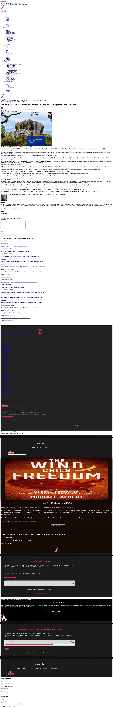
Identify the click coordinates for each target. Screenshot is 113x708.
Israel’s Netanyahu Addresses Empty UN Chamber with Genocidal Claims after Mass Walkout (21, 302)
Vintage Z (8, 80)
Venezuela (8, 58)
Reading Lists (8, 75)
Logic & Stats (11, 72)
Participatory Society (12, 39)
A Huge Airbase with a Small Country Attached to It (12, 287)
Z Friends (8, 86)
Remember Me (5, 692)
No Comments (30, 109)
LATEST (5, 15)
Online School (9, 63)
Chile (7, 50)
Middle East (8, 55)
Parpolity (10, 40)
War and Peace (22, 101)
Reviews (7, 25)
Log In (2, 691)
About (2, 383)
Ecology (7, 30)
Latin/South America (10, 54)
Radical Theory (11, 65)
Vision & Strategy (9, 38)
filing (8, 152)
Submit (14, 431)
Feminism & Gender (10, 32)
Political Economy (12, 66)
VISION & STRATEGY (8, 81)
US (18, 101)
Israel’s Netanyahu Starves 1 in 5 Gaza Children (11, 312)
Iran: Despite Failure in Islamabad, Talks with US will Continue (15, 251)
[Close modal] (1, 681)
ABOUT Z (5, 84)
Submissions (8, 88)
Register (20, 704)
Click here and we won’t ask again (41, 593)
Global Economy (11, 68)
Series (7, 21)
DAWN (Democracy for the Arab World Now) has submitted (28, 148)
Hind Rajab (15, 164)
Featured (7, 20)
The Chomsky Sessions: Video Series (13, 73)
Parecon (10, 41)
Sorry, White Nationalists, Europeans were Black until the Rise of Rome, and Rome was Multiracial (23, 266)
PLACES (5, 45)
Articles (7, 17)
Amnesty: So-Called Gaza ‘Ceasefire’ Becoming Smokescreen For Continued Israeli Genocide (21, 271)
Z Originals (8, 26)
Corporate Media (9, 34)
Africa (7, 46)
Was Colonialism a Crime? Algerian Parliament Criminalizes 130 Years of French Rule (20, 256)
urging (24, 191)
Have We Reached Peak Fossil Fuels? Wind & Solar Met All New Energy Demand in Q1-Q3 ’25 (22, 261)
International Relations (10, 33)
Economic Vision (11, 67)
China (7, 51)
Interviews (8, 24)
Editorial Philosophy (10, 87)
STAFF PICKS (6, 83)
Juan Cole (6, 109)
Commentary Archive (10, 79)
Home (2, 100)
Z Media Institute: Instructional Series (13, 64)
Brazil (7, 48)
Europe (7, 52)
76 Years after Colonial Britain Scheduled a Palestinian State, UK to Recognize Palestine (20, 307)
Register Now (10, 686)
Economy (8, 31)
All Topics (8, 44)
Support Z (8, 90)
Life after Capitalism (12, 43)
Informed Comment (8, 110)
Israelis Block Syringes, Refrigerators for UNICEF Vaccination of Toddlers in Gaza (19, 282)
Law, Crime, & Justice (5, 101)
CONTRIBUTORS (7, 60)
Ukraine (7, 57)
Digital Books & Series (10, 74)
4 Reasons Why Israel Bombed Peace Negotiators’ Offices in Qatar (15, 318)
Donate (2, 10)
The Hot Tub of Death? (6, 277)
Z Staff (7, 85)
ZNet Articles (7, 100)
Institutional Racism (12, 70)
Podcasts (7, 19)
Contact (7, 91)
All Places (8, 59)
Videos (7, 18)
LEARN (5, 61)
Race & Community (10, 37)
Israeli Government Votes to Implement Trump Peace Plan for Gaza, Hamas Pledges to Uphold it (22, 297)
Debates (7, 23)
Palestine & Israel (9, 53)
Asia (7, 47)
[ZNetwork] (3, 8)
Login (10, 699)
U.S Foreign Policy (12, 71)
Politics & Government (10, 35)
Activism (7, 28)
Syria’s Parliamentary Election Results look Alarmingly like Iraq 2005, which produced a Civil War (22, 292)
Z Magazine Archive (10, 78)
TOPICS (5, 27)
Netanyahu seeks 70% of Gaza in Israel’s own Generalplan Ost (14, 246)
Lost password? (4, 693)
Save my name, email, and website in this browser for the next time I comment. (18, 238)
